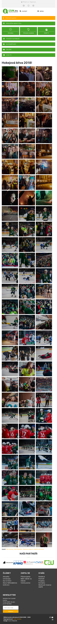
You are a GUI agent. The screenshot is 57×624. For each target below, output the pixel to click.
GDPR (41, 587)
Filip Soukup (9, 549)
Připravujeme (25, 577)
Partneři (41, 579)
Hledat (24, 11)
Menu (41, 11)
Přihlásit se (25, 2)
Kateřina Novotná (39, 549)
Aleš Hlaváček (18, 549)
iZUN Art (6, 585)
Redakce (42, 577)
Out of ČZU (7, 581)
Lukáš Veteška (17, 619)
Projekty (42, 581)
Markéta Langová (28, 549)
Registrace (33, 2)
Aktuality (6, 577)
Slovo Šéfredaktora (10, 583)
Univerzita (6, 579)
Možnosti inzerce (45, 585)
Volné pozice (25, 583)
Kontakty (42, 583)
